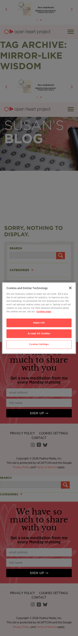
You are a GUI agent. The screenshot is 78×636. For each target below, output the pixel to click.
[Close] (70, 287)
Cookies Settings (39, 344)
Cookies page (43, 311)
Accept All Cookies (39, 333)
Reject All (39, 322)
